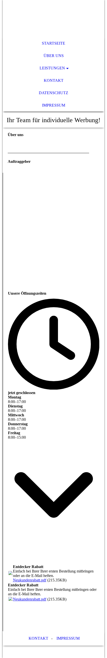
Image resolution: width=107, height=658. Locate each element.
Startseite (53, 43)
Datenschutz (53, 93)
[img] (54, 18)
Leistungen (52, 68)
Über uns (54, 56)
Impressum (53, 105)
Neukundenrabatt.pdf (29, 580)
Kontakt (53, 80)
